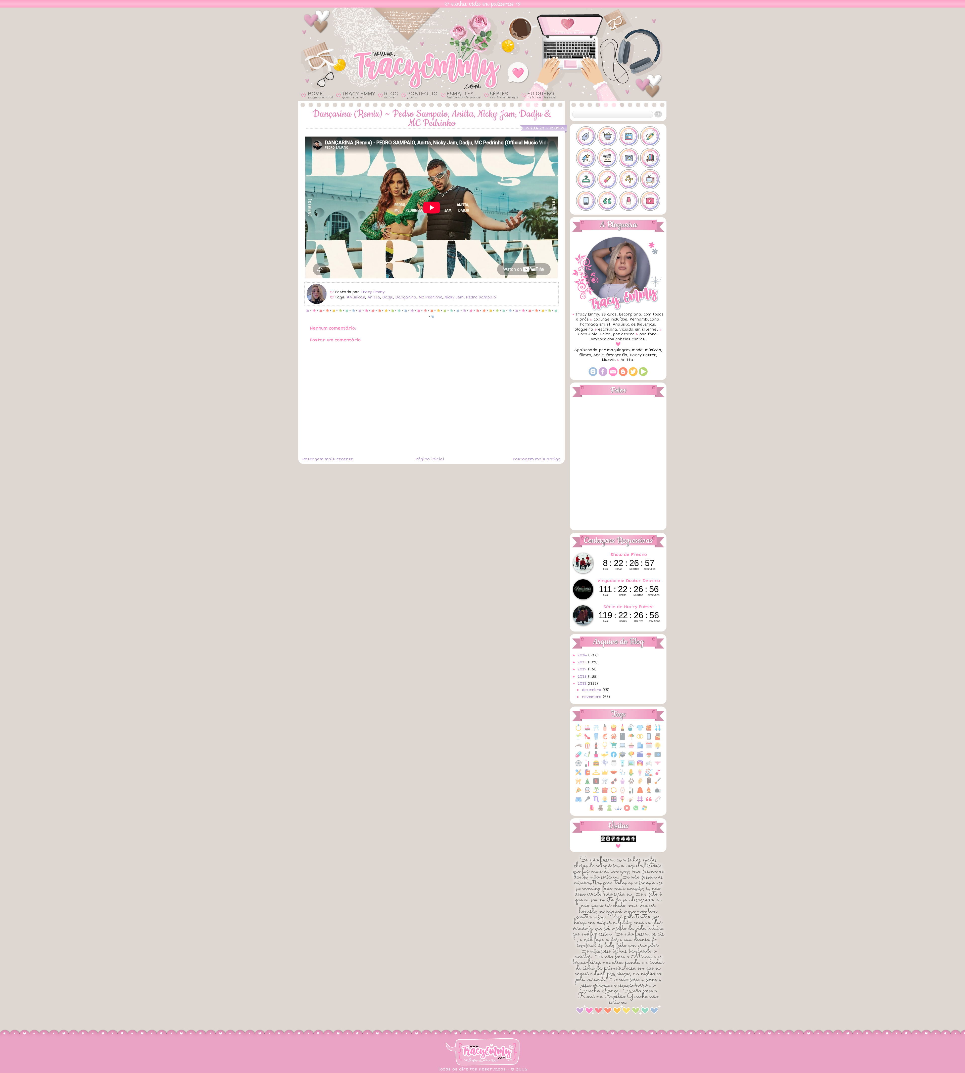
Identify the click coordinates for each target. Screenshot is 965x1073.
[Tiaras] (657, 802)
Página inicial (429, 459)
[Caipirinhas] (578, 739)
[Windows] (644, 810)
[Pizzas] (578, 793)
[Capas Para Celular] (622, 739)
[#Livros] (650, 158)
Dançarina (406, 297)
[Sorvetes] (622, 802)
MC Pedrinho (430, 297)
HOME (320, 95)
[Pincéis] (657, 784)
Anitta (373, 297)
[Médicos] (622, 775)
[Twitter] (633, 375)
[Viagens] (618, 810)
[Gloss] (587, 766)
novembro (592, 697)
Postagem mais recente (327, 459)
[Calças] (596, 739)
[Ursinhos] (600, 810)
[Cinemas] (587, 748)
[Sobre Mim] (605, 802)
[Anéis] (578, 730)
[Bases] (605, 730)
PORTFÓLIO (422, 95)
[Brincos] (657, 730)
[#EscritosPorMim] (650, 136)
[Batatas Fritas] (613, 730)
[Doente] (578, 757)
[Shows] (587, 802)
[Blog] (623, 375)
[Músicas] (657, 775)
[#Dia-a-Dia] (629, 136)
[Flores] (649, 757)
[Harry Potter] (605, 766)
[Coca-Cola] (596, 748)
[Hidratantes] (622, 766)
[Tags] (640, 802)
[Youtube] (643, 375)
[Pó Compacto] (587, 793)
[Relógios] (622, 793)
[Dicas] (657, 748)
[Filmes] (640, 757)
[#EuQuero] (586, 158)
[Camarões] (605, 739)
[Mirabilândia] (649, 775)
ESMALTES (464, 95)
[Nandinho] (578, 784)
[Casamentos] (640, 739)
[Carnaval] (631, 739)
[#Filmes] (607, 158)
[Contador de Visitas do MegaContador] (618, 841)
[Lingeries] (657, 766)
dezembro (592, 690)
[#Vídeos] (650, 201)
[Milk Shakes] (640, 775)
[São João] (649, 793)
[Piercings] (640, 784)
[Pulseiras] (613, 793)
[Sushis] (631, 802)
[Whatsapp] (636, 810)
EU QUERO (541, 95)
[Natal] (587, 784)
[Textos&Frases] (649, 802)
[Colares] (605, 748)
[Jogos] (649, 766)
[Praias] (596, 793)
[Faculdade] (622, 757)
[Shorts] (578, 802)
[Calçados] (587, 739)
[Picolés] (649, 784)
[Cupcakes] (631, 748)
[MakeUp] (613, 775)
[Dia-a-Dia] (649, 748)
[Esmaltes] (596, 757)
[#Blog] (586, 136)
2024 (583, 669)
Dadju (387, 297)
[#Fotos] (629, 158)
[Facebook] (603, 375)
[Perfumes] (622, 784)
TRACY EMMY (358, 95)
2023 (583, 676)
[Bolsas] (649, 730)
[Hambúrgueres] (596, 766)
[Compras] (613, 748)
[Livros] (587, 775)
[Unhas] (592, 810)
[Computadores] (622, 748)
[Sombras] (613, 802)
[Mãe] (605, 775)
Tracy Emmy (372, 292)
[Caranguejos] (613, 739)
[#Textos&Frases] (607, 201)
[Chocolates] (657, 739)
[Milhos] (631, 775)
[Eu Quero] (605, 757)
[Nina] (605, 784)
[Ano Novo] (596, 730)
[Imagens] (631, 766)
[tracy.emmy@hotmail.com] (613, 375)
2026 (583, 655)
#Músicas (356, 297)
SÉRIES (504, 95)
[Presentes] (605, 793)
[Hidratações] (613, 766)
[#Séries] (650, 179)
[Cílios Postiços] (578, 748)
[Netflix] (596, 784)
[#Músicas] (629, 179)
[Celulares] (649, 739)
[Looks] (596, 775)
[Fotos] (657, 757)
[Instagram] (593, 375)
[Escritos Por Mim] (587, 757)
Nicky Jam (454, 297)
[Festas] (631, 757)
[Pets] (631, 784)
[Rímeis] (631, 793)
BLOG (391, 95)
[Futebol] (578, 766)
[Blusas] (640, 730)
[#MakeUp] (607, 179)
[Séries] (657, 793)
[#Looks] (586, 179)
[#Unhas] (629, 201)
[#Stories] (586, 201)
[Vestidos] (609, 810)
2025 (583, 662)
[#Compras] (607, 136)
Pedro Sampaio (481, 297)
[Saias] (640, 793)
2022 (583, 683)
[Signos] (596, 802)
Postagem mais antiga (537, 459)
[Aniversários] (587, 730)
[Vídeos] (627, 810)
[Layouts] (578, 775)
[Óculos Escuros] (613, 784)
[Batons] (622, 730)
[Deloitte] (640, 748)
